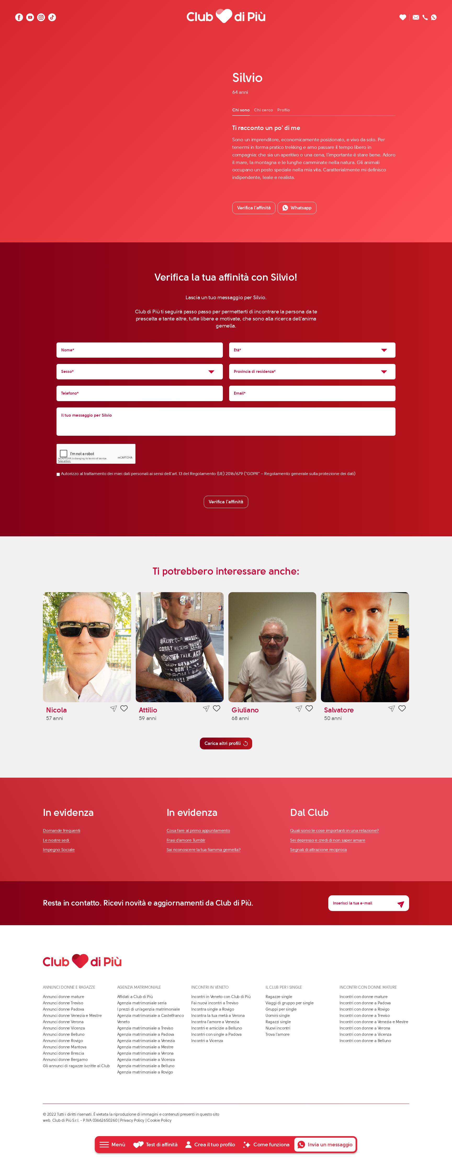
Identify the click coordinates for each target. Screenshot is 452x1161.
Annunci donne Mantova (64, 1047)
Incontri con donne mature (363, 996)
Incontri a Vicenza (207, 1040)
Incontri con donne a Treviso (365, 1015)
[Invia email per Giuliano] (299, 708)
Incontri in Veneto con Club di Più (220, 996)
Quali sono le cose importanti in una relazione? (334, 830)
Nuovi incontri (277, 1028)
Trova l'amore (277, 1034)
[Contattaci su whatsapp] (434, 16)
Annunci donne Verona (63, 1022)
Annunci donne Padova (63, 1009)
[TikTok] (52, 16)
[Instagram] (41, 16)
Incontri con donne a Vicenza (366, 1034)
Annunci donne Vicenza (64, 1028)
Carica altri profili (223, 743)
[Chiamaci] (425, 16)
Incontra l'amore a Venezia (215, 1022)
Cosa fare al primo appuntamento (198, 830)
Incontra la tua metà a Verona (218, 1015)
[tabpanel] (314, 152)
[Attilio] (180, 647)
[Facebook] (19, 16)
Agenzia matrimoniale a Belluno (145, 1066)
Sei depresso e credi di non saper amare (327, 840)
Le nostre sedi (56, 840)
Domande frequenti (61, 830)
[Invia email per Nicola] (113, 708)
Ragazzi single (278, 1022)
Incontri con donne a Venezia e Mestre (374, 1022)
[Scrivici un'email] (416, 16)
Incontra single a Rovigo (212, 1009)
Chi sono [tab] (241, 109)
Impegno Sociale (59, 849)
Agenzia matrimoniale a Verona (145, 1053)
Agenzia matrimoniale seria (142, 1003)
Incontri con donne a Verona (365, 1028)
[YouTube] (30, 16)
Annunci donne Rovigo (63, 1040)
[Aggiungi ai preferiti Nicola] (124, 709)
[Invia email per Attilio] (206, 708)
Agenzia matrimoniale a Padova (145, 1034)
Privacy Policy (132, 1120)
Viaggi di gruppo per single (289, 1003)
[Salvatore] (365, 647)
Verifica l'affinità (226, 501)
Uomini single (277, 1015)
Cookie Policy (159, 1120)
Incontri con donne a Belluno (365, 1040)
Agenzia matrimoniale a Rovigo (145, 1072)
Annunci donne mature (63, 996)
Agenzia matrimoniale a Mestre (145, 1047)
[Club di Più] (226, 15)
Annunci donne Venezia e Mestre (72, 1015)
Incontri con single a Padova (216, 1034)
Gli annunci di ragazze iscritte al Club (76, 1066)
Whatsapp (301, 207)
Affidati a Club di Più (135, 996)
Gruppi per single (281, 1009)
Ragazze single (278, 996)
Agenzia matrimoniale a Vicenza (146, 1059)
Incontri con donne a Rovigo (364, 1009)
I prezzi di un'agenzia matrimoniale (148, 1009)
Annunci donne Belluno (63, 1034)
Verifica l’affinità (253, 207)
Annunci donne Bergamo (65, 1059)
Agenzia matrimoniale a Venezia (146, 1040)
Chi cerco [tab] (263, 109)
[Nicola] (87, 647)
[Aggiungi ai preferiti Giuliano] (309, 709)
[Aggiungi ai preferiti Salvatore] (402, 709)
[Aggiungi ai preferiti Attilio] (217, 709)
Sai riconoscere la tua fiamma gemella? (204, 849)
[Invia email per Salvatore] (391, 708)
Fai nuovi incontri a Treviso (214, 1003)
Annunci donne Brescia (63, 1053)
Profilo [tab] (283, 109)
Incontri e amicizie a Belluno (216, 1028)
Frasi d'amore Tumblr (186, 840)
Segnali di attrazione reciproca (318, 849)
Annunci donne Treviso (63, 1003)
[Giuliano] (272, 647)
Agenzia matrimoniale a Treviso (145, 1028)
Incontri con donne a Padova (365, 1003)
